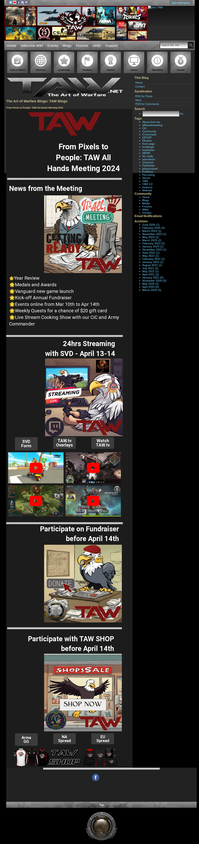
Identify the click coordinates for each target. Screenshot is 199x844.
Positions (87, 70)
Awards (111, 70)
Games (134, 70)
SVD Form (26, 443)
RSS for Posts (143, 96)
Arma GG (26, 739)
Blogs (67, 46)
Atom (138, 100)
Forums (82, 46)
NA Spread (64, 738)
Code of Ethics (17, 70)
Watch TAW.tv (103, 442)
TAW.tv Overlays (64, 442)
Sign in (176, 3)
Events (52, 46)
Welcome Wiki (32, 46)
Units (97, 46)
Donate (180, 70)
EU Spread (102, 738)
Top (101, 804)
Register (185, 3)
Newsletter (157, 70)
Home (11, 46)
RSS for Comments (147, 103)
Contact (140, 86)
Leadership (64, 70)
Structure (40, 70)
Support (111, 46)
